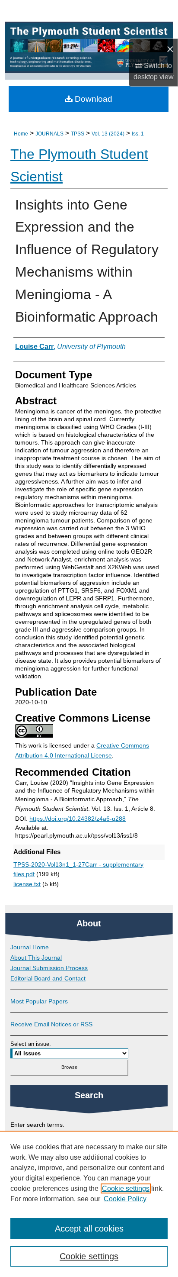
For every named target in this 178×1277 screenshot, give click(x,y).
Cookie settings (125, 1188)
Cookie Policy (125, 1199)
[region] (89, 1204)
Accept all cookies (89, 1228)
